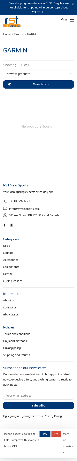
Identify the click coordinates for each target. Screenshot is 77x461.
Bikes (6, 245)
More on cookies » (68, 443)
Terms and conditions (16, 334)
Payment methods (15, 341)
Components (11, 266)
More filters (41, 84)
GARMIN (33, 34)
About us (9, 300)
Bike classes (11, 314)
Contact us (10, 307)
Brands (19, 34)
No (56, 434)
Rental (7, 273)
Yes (45, 434)
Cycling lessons (13, 280)
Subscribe (38, 405)
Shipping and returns (16, 355)
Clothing (8, 252)
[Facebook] (4, 225)
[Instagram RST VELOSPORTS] (11, 225)
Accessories (10, 259)
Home (7, 34)
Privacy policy (12, 348)
